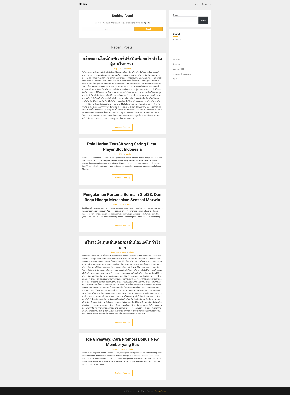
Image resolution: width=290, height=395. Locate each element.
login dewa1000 (178, 69)
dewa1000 (176, 64)
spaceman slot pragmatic (182, 74)
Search (175, 15)
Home (196, 4)
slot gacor (176, 59)
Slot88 (175, 79)
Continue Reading (122, 127)
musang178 (177, 39)
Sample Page (206, 4)
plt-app (83, 4)
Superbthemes (160, 391)
